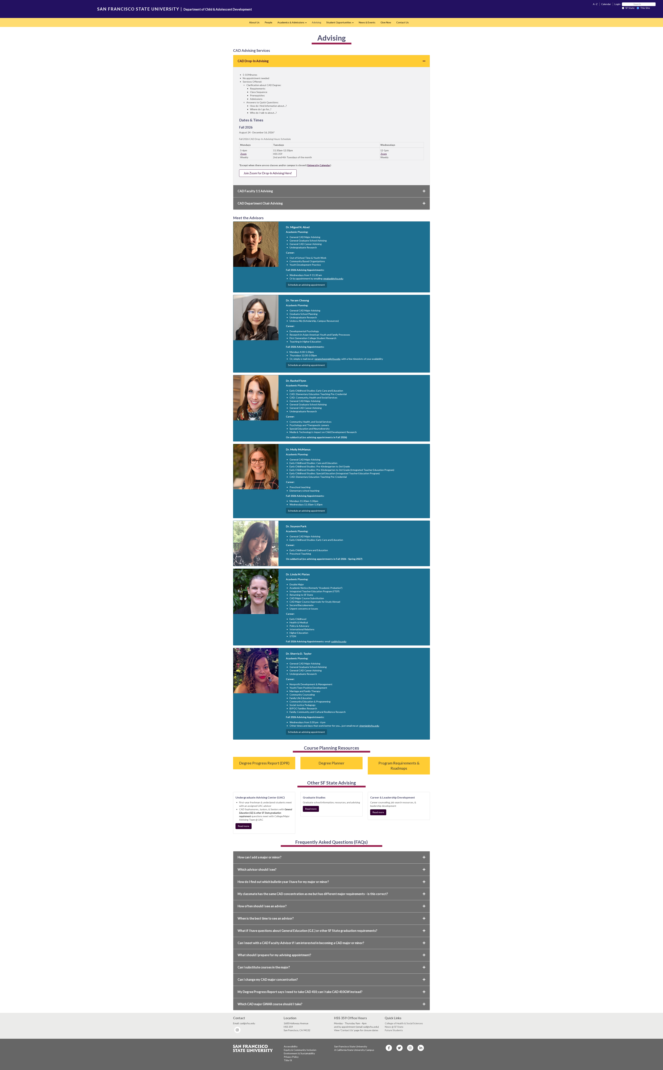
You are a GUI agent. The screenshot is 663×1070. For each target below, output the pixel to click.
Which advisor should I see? (257, 869)
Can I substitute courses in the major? (264, 967)
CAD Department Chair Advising (260, 203)
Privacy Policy (291, 1056)
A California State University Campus (354, 1049)
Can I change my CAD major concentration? (268, 979)
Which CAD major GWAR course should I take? (270, 1004)
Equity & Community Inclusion (300, 1049)
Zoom (243, 153)
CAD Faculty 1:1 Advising (255, 191)
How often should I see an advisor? (262, 906)
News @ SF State (394, 1026)
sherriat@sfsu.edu (369, 725)
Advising (316, 22)
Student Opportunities (341, 23)
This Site (645, 7)
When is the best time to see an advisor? (266, 918)
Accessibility (290, 1046)
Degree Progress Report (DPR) (264, 763)
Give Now (386, 22)
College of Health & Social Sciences (404, 1023)
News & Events (367, 22)
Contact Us (402, 22)
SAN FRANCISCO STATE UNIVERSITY (138, 8)
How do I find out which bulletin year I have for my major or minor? (283, 882)
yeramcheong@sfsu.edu (327, 358)
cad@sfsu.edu (338, 641)
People (268, 22)
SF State (630, 7)
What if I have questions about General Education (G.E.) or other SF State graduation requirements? (307, 931)
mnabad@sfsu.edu (333, 278)
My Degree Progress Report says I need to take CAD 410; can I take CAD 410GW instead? (300, 992)
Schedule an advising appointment (306, 284)
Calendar (606, 4)
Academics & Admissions (293, 23)
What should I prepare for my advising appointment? (274, 955)
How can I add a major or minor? (259, 857)
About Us (254, 22)
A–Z (595, 4)
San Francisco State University (350, 1046)
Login (617, 4)
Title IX (288, 1060)
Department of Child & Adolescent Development (218, 9)
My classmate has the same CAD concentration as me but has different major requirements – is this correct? (313, 894)
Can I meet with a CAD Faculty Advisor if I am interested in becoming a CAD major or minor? (301, 943)
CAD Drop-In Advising (253, 61)
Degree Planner (331, 763)
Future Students (394, 1030)
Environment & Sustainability (299, 1053)
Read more (243, 826)
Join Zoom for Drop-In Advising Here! (268, 173)
